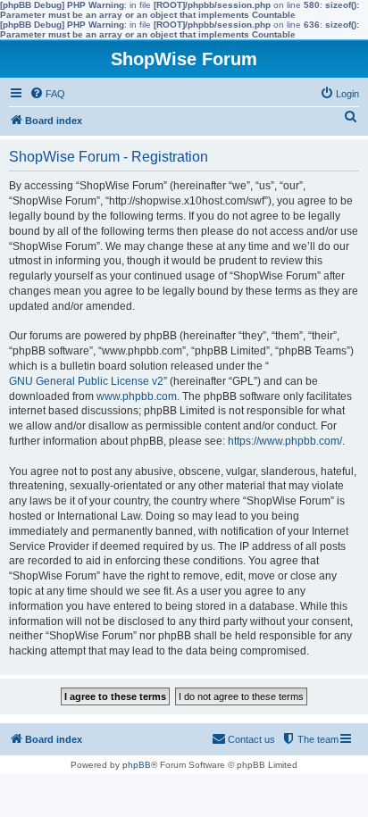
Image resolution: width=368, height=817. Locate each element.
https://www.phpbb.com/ (285, 441)
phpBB (136, 765)
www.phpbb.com (136, 396)
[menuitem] (47, 93)
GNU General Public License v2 (86, 381)
